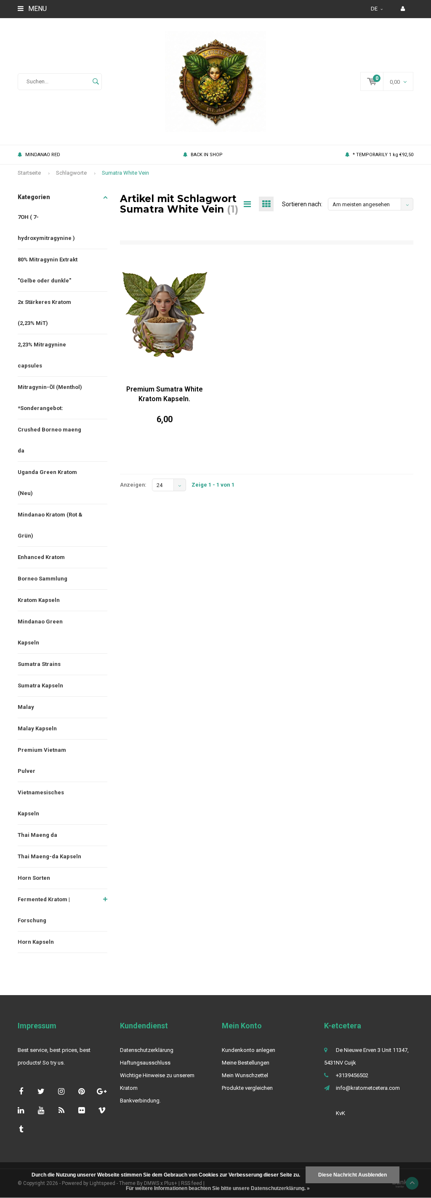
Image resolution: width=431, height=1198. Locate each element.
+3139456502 (352, 1075)
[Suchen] (95, 81)
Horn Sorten (34, 878)
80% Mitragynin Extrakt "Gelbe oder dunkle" (47, 270)
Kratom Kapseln (39, 600)
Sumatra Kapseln (40, 685)
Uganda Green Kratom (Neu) (47, 482)
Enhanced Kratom (41, 557)
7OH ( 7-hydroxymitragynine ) (46, 227)
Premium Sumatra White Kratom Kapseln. (164, 394)
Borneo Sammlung (42, 578)
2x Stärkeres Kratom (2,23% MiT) (44, 312)
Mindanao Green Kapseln (40, 632)
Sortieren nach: (302, 204)
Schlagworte (71, 173)
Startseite (29, 173)
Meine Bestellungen (245, 1063)
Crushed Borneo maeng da (49, 440)
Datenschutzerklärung (146, 1050)
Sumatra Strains (39, 664)
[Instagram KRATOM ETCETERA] (61, 1091)
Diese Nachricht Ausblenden (352, 1175)
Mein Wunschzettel (245, 1075)
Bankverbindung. (140, 1100)
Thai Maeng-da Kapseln (49, 856)
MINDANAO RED (42, 154)
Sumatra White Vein (125, 173)
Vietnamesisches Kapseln (41, 803)
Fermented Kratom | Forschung (44, 910)
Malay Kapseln (37, 728)
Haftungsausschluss (145, 1063)
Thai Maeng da (37, 835)
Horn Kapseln (36, 942)
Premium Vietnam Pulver (42, 760)
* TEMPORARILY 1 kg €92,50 (383, 154)
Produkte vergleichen (247, 1088)
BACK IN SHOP (207, 154)
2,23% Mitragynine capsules (42, 355)
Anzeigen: (133, 485)
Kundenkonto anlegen (248, 1050)
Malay (26, 707)
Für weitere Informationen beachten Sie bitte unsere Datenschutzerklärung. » (218, 1188)
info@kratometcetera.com (368, 1088)
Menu (37, 9)
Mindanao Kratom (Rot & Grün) (50, 525)
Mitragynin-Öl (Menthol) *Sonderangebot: (50, 397)
